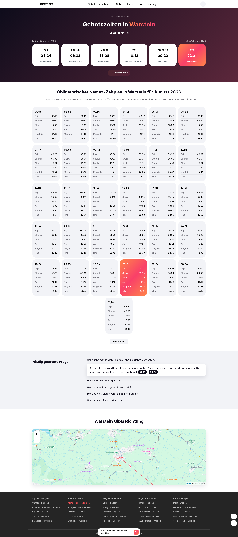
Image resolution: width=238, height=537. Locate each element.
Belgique (142, 498)
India (175, 503)
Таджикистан (144, 521)
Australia (71, 498)
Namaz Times (46, 4)
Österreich (72, 512)
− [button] (37, 440)
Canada (176, 498)
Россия (106, 521)
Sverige (177, 512)
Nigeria (35, 512)
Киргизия (72, 521)
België (106, 498)
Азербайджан (180, 516)
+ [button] (37, 434)
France (141, 503)
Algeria (35, 498)
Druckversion (119, 341)
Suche (203, 4)
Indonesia (36, 507)
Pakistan (107, 512)
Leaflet (189, 483)
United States (144, 516)
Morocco (142, 507)
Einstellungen (121, 72)
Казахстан (37, 521)
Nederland (178, 507)
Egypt (105, 503)
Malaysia (71, 507)
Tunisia (35, 516)
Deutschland (73, 503)
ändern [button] (190, 99)
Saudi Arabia (144, 512)
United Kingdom (110, 516)
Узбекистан (179, 521)
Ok (136, 532)
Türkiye (71, 516)
